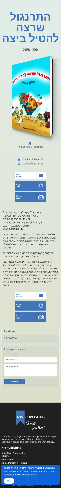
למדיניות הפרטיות (16, 474)
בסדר (9, 480)
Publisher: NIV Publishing (30, 146)
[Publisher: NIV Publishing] (30, 143)
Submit (14, 381)
